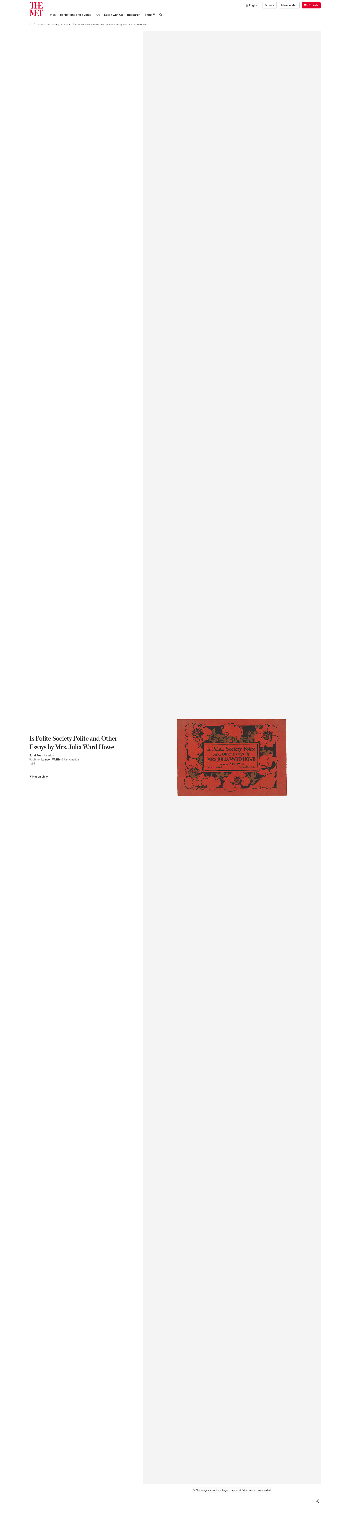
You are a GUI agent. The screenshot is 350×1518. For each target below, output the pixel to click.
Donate (269, 5)
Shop (148, 15)
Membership (289, 5)
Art (98, 15)
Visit (53, 15)
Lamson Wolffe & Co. (54, 759)
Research (133, 15)
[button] (318, 1501)
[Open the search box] (160, 14)
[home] (30, 24)
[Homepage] (36, 9)
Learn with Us (113, 15)
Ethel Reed (36, 755)
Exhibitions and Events (75, 15)
